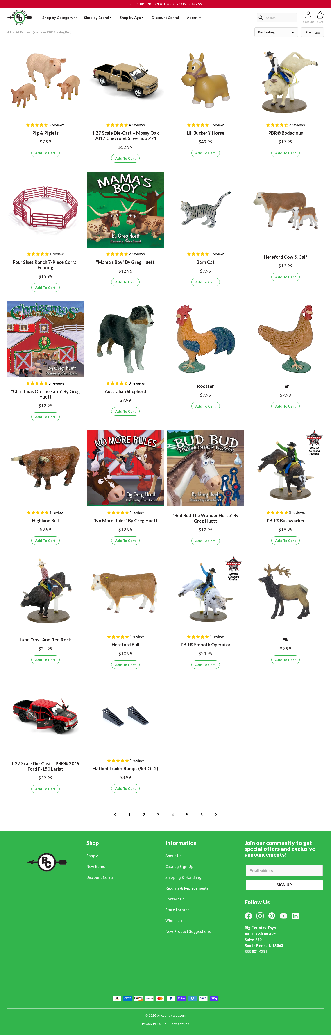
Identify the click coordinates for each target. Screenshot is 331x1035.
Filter (308, 32)
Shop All (93, 855)
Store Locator (177, 909)
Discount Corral (100, 877)
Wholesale (174, 920)
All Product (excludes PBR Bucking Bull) (43, 32)
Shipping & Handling (183, 877)
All (9, 32)
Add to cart (45, 153)
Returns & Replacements (187, 888)
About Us (173, 855)
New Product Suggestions (188, 931)
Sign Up (284, 885)
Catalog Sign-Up (179, 866)
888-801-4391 (256, 951)
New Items (95, 866)
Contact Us (175, 899)
